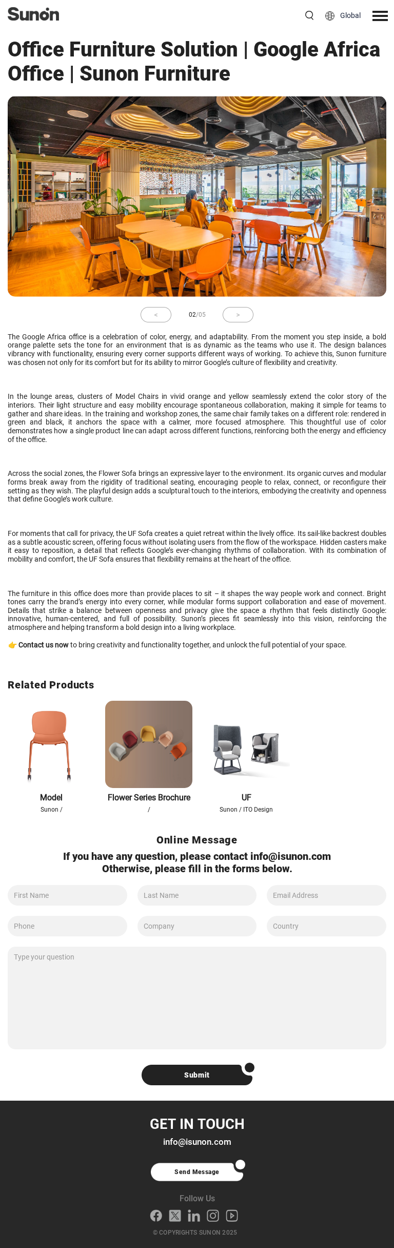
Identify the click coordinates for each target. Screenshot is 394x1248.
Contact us (35, 645)
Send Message (197, 1172)
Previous (156, 314)
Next (238, 314)
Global (350, 15)
